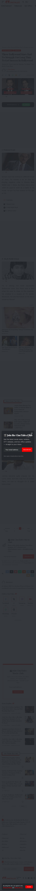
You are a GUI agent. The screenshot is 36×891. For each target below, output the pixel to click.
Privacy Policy (7, 887)
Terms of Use (19, 887)
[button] (29, 886)
